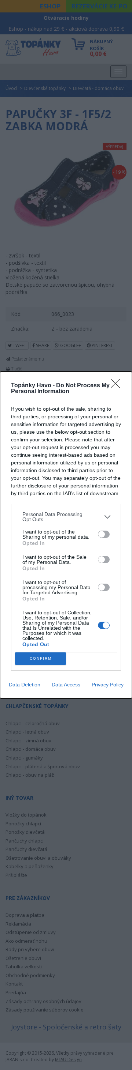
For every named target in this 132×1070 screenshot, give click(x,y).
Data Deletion (24, 684)
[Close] (118, 386)
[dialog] (66, 535)
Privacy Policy (108, 684)
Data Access (66, 684)
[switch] (104, 534)
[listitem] (66, 517)
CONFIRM (41, 658)
